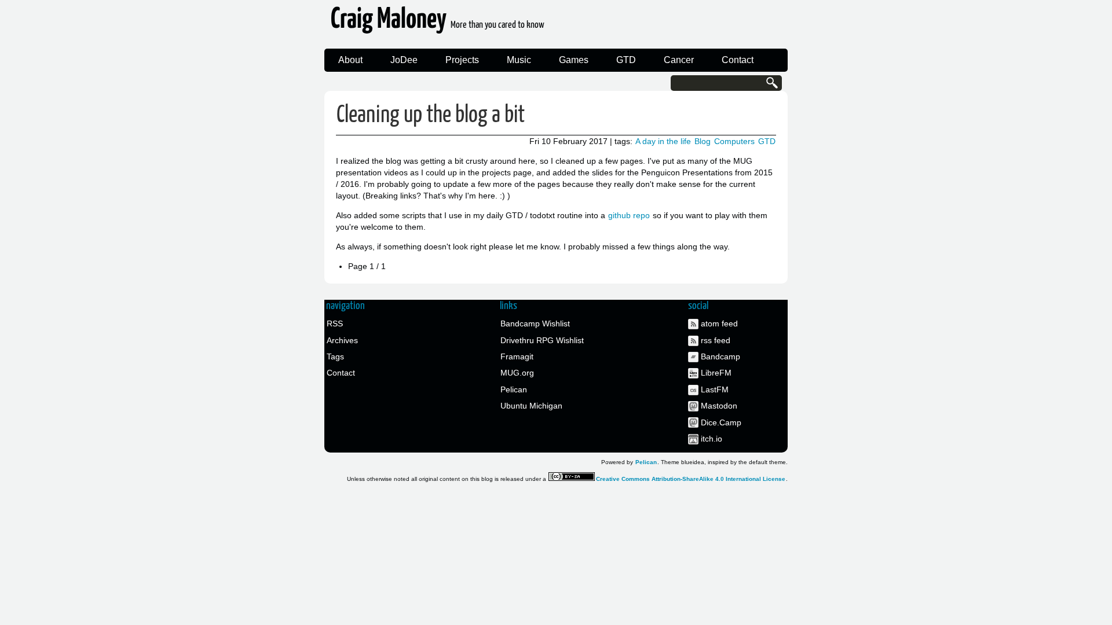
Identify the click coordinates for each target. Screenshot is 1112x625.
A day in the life (663, 141)
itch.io (711, 438)
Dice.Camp (721, 422)
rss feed (715, 340)
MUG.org (517, 372)
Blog (702, 141)
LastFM (715, 389)
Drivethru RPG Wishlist (542, 340)
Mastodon (719, 405)
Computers (734, 141)
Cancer (679, 60)
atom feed (719, 323)
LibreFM (716, 372)
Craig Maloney (437, 22)
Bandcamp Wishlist (535, 323)
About (350, 60)
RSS (335, 323)
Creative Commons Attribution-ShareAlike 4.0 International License (690, 479)
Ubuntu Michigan (531, 405)
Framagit (516, 356)
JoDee (404, 60)
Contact (737, 60)
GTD (626, 60)
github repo (629, 215)
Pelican (513, 389)
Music (519, 60)
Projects (462, 60)
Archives (342, 340)
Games (573, 60)
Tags (335, 356)
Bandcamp (720, 356)
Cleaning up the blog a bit (430, 115)
